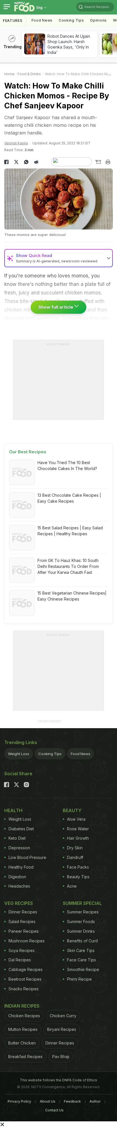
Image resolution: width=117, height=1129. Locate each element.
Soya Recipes (22, 950)
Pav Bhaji (60, 1056)
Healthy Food (21, 867)
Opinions (98, 20)
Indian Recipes (21, 1006)
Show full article (56, 307)
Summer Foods (81, 921)
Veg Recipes (18, 903)
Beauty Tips (78, 876)
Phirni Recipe (79, 979)
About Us (47, 1101)
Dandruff (75, 857)
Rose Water (78, 828)
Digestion (17, 876)
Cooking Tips (50, 753)
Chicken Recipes (24, 1015)
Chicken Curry (63, 1015)
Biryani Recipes (61, 1029)
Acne (72, 886)
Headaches (19, 886)
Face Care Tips (81, 959)
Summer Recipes (83, 911)
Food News (42, 20)
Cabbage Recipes (26, 969)
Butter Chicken (22, 1042)
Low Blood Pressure (27, 857)
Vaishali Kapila (16, 143)
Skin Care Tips (81, 950)
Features (12, 20)
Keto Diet (17, 838)
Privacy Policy (19, 1101)
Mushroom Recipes (27, 940)
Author (95, 1101)
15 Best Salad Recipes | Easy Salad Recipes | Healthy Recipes (70, 530)
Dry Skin (75, 847)
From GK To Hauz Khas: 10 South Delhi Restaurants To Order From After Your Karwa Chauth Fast (68, 566)
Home (9, 74)
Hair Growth (78, 838)
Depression (19, 847)
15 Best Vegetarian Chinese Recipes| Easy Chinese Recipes (71, 596)
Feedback (72, 1101)
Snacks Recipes (24, 988)
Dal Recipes (20, 959)
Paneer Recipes (24, 931)
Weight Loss (18, 753)
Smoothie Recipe (83, 969)
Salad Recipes (22, 921)
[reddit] (36, 162)
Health (13, 810)
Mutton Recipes (22, 1029)
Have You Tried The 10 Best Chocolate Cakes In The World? (67, 465)
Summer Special (82, 903)
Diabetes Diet (21, 828)
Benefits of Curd (82, 940)
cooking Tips (71, 20)
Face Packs (78, 867)
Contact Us (54, 1110)
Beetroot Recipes (25, 979)
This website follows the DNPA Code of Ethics (58, 1080)
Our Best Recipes (27, 451)
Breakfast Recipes (25, 1056)
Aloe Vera (76, 819)
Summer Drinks (81, 931)
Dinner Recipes (23, 911)
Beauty (72, 810)
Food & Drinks (29, 74)
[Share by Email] (98, 162)
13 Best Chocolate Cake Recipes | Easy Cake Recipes (69, 498)
